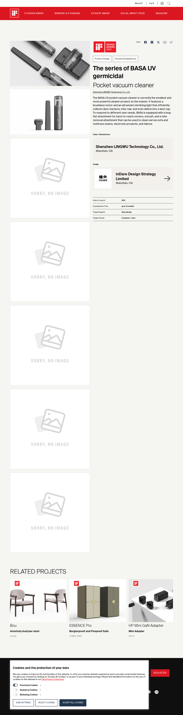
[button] (162, 3)
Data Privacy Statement (52, 679)
